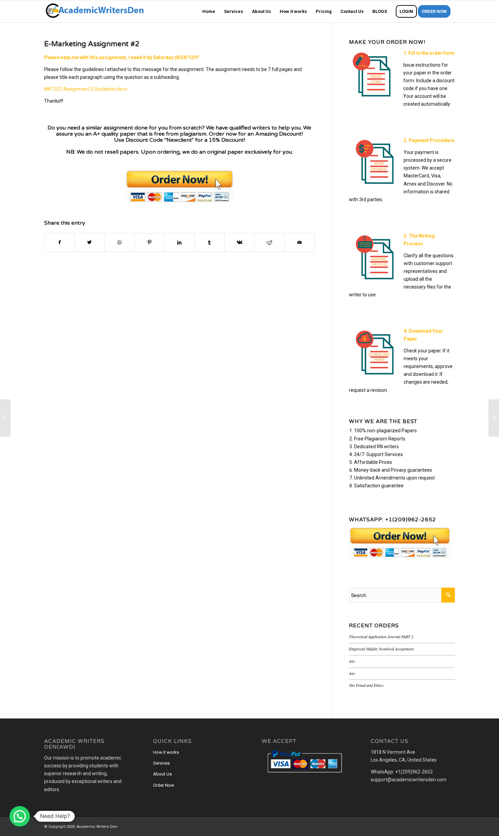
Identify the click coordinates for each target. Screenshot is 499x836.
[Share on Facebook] (59, 242)
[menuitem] (209, 11)
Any (352, 661)
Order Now (163, 785)
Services (161, 763)
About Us (162, 774)
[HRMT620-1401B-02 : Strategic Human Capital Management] (5, 418)
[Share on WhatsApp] (119, 242)
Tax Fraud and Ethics (366, 685)
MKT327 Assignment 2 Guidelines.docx (85, 89)
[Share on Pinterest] (149, 242)
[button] (20, 816)
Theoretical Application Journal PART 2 (381, 636)
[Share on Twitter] (89, 242)
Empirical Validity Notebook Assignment (381, 648)
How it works (166, 752)
